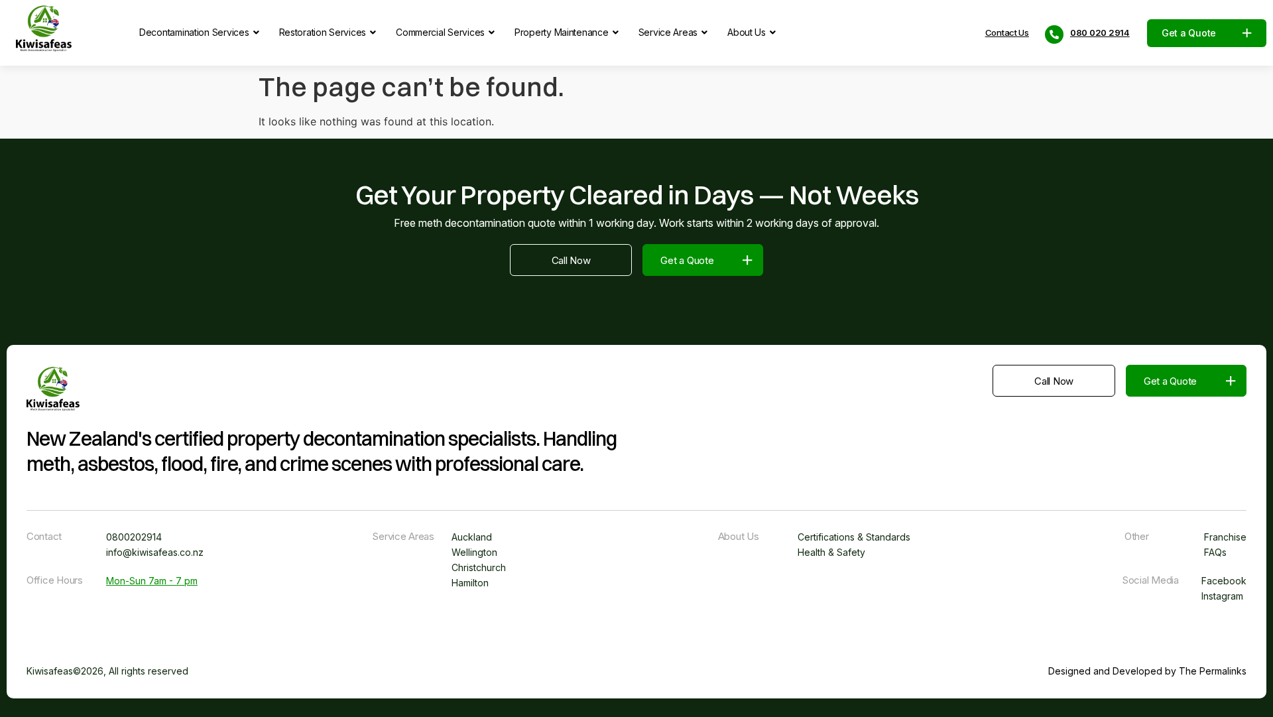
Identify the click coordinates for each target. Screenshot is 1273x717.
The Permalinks (1212, 671)
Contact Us (1007, 33)
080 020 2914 (1100, 33)
